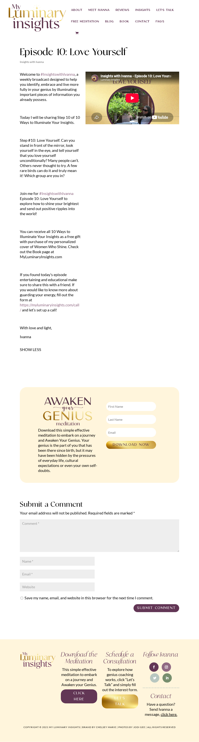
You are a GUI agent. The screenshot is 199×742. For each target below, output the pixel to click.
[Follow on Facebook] (154, 667)
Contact (142, 21)
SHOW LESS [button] (30, 349)
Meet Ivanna (99, 10)
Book (124, 21)
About (76, 10)
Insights (142, 10)
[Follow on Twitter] (154, 678)
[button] (30, 349)
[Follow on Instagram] (166, 667)
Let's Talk (119, 701)
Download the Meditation (79, 658)
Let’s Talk (165, 10)
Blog (109, 21)
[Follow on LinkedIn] (167, 678)
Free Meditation (85, 21)
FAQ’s (160, 21)
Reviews (122, 10)
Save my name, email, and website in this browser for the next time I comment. (88, 597)
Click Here (79, 696)
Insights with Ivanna (32, 61)
